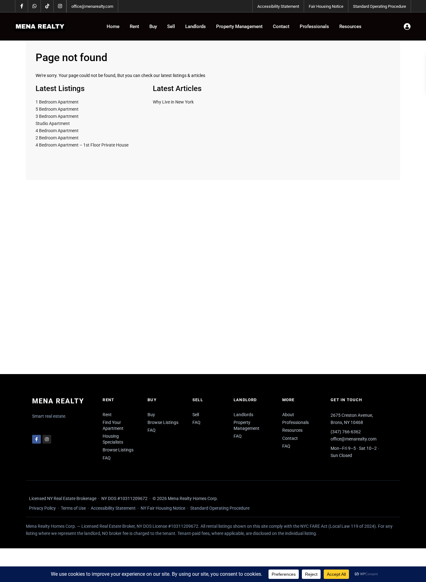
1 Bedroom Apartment (57, 101)
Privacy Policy (42, 508)
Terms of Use (73, 508)
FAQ (107, 457)
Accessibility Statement (278, 6)
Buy (153, 26)
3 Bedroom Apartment (57, 116)
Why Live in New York (173, 101)
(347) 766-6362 (346, 431)
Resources (350, 26)
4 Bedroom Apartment (57, 130)
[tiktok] (47, 6)
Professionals (314, 26)
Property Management (239, 26)
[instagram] (60, 6)
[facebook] (21, 6)
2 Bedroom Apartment (57, 137)
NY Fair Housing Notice (163, 508)
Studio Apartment (53, 123)
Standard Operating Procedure (379, 6)
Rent (134, 26)
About (288, 414)
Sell (171, 26)
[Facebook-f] (36, 439)
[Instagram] (46, 439)
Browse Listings (118, 449)
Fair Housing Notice (326, 6)
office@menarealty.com (92, 6)
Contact (281, 26)
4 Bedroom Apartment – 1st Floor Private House (82, 144)
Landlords (195, 26)
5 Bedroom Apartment (57, 109)
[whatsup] (34, 6)
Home (113, 26)
